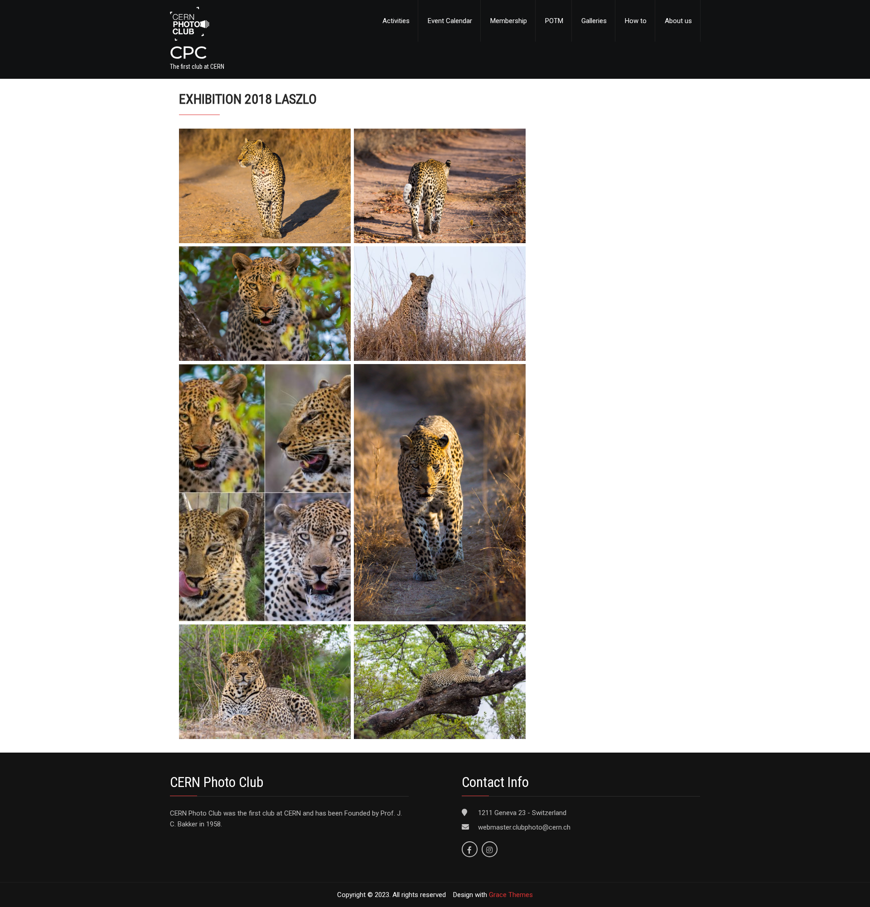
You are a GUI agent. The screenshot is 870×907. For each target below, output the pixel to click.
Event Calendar (450, 21)
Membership (508, 21)
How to (636, 21)
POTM (554, 21)
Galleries (594, 21)
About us (678, 21)
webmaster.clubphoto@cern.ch (524, 827)
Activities (396, 21)
